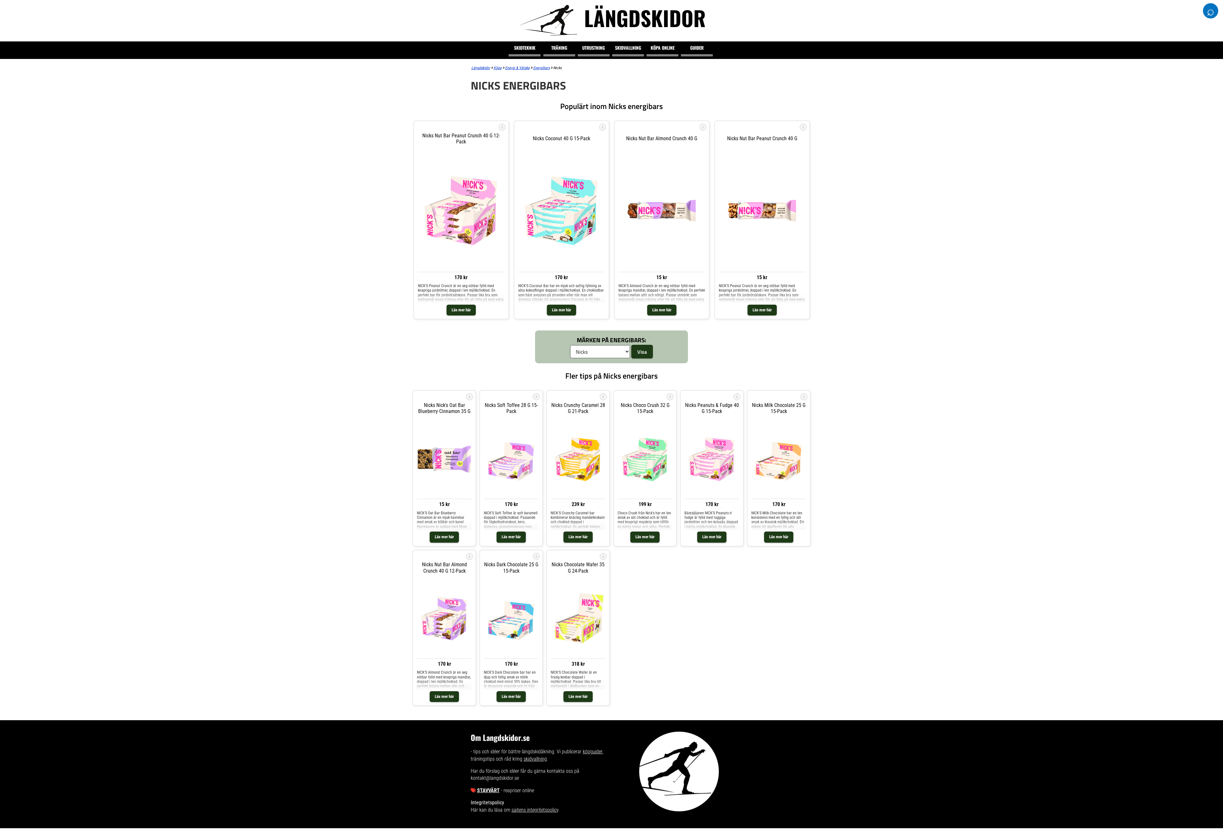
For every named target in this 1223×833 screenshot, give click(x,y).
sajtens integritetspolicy (534, 810)
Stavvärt (488, 790)
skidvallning (535, 759)
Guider (697, 47)
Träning (559, 47)
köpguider (592, 752)
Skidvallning (628, 47)
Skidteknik (524, 47)
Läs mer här (461, 310)
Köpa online (663, 47)
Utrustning (593, 47)
